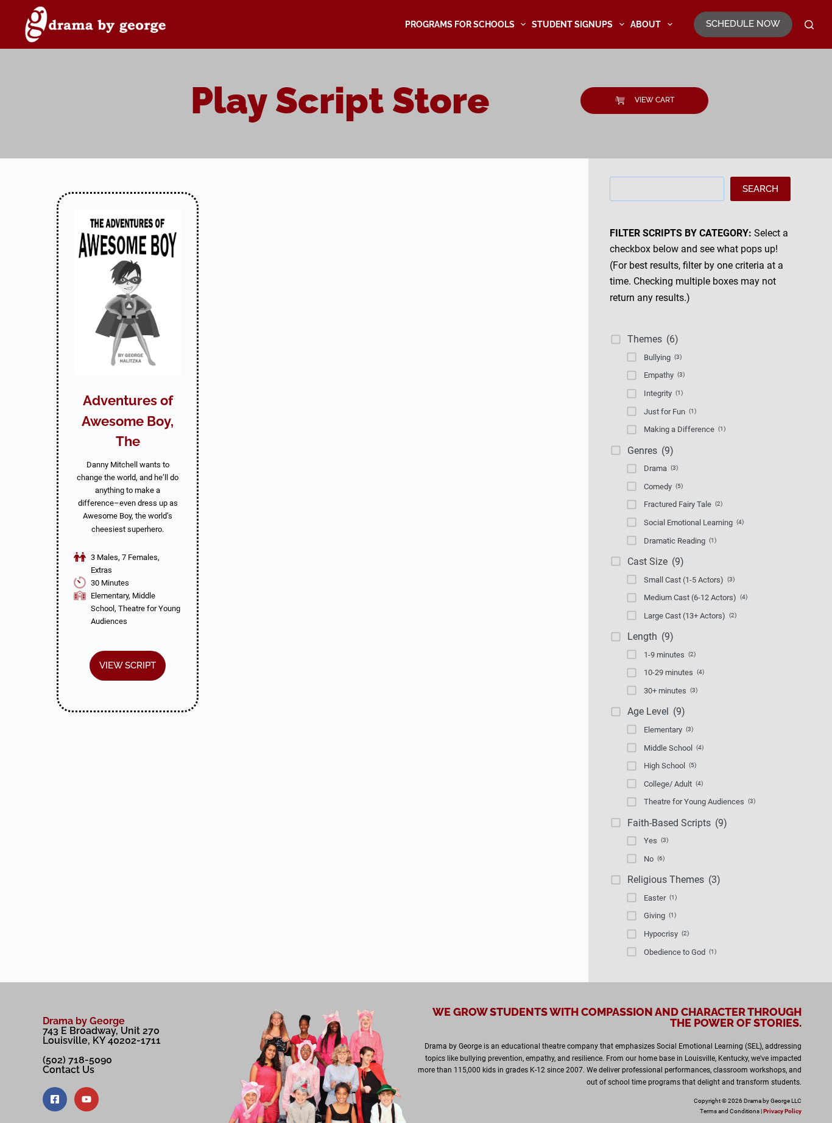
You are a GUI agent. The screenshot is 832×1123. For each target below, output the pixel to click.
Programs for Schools (460, 24)
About (645, 24)
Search (760, 188)
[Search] (809, 24)
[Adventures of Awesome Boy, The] (128, 292)
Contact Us (68, 1069)
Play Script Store (340, 100)
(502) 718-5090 (77, 1060)
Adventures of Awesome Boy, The (128, 420)
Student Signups (572, 24)
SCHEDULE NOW (743, 23)
